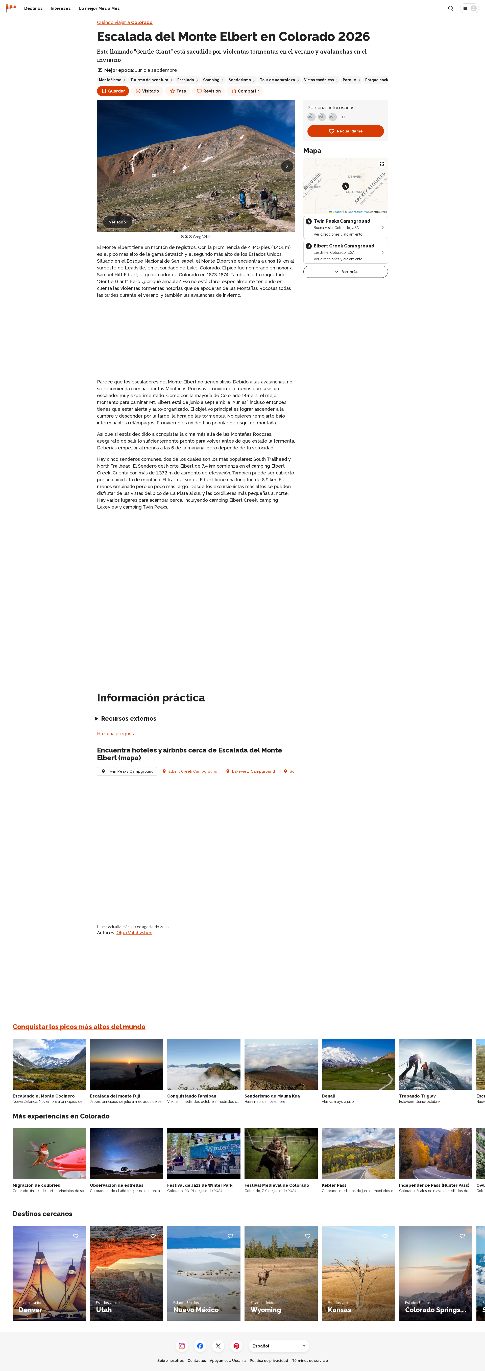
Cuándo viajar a (125, 22)
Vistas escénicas (319, 80)
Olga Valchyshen (134, 932)
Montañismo (110, 80)
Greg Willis (202, 237)
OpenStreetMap (359, 212)
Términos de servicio (310, 1361)
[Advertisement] (196, 338)
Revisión (212, 91)
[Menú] (469, 8)
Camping (211, 80)
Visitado (150, 91)
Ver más (350, 272)
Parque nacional (380, 80)
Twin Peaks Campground (131, 771)
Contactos (197, 1361)
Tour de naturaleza (277, 80)
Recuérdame (350, 131)
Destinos (33, 8)
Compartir (248, 91)
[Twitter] (218, 1346)
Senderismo (240, 80)
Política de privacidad (269, 1361)
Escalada (185, 80)
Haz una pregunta (116, 733)
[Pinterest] (236, 1346)
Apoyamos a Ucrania (228, 1361)
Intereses (61, 8)
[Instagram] (182, 1346)
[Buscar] (450, 8)
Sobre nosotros (170, 1361)
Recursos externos (128, 718)
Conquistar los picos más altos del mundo (79, 1027)
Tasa (181, 91)
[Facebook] (200, 1346)
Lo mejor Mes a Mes (99, 8)
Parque (349, 80)
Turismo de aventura (149, 80)
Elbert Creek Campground (192, 771)
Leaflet (337, 212)
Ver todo (117, 222)
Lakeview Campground (253, 771)
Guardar (116, 91)
